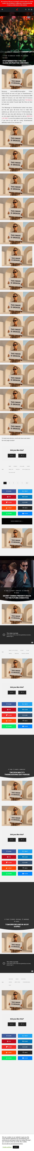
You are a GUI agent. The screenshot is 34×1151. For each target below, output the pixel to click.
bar (10, 466)
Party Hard (17, 982)
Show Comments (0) (16, 521)
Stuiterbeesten (26, 469)
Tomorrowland (26, 982)
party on (11, 469)
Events (13, 590)
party (29, 466)
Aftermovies (13, 1111)
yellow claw (12, 472)
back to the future (13, 650)
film (28, 650)
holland (22, 466)
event (22, 650)
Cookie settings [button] (7, 1147)
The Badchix (28, 100)
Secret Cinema (25, 653)
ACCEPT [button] (16, 1147)
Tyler (5, 56)
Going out (12, 56)
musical (17, 653)
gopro (10, 982)
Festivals (18, 919)
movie (10, 653)
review (18, 469)
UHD (10, 985)
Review (18, 56)
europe (15, 466)
